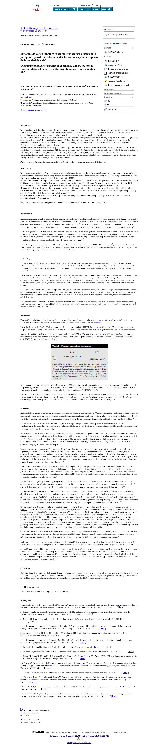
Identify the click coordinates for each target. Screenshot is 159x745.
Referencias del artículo (118, 69)
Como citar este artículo (118, 73)
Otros (109, 101)
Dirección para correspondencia (33, 110)
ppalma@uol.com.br (29, 713)
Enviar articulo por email (118, 85)
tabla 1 (98, 323)
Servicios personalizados (118, 35)
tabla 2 (54, 339)
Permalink (111, 109)
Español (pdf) (114, 61)
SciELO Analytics (115, 52)
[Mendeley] (105, 101)
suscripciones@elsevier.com (79, 743)
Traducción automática (117, 81)
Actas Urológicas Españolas (39, 28)
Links (120, 607)
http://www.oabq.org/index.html (84, 647)
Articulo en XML (115, 65)
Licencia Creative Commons (116, 732)
